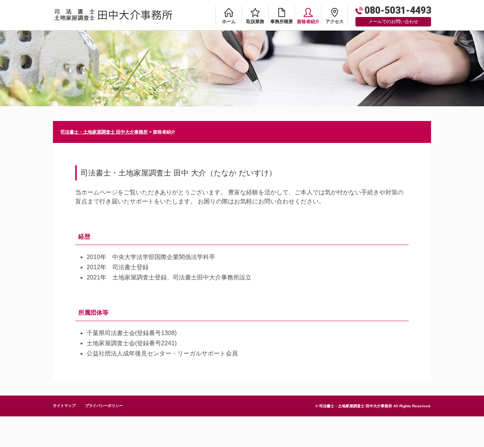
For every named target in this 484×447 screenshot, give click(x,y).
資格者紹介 (308, 21)
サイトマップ (64, 406)
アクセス (335, 21)
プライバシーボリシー (104, 406)
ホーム (229, 21)
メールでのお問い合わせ (393, 21)
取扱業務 (255, 21)
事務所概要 (281, 21)
